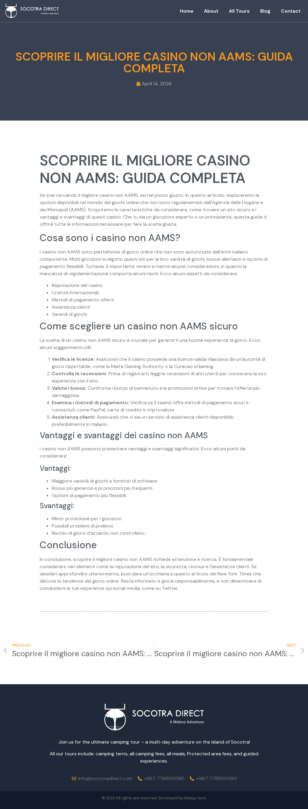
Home (186, 11)
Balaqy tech (195, 798)
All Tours (239, 11)
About (211, 11)
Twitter (169, 588)
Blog (265, 11)
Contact (290, 11)
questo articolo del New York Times (213, 574)
